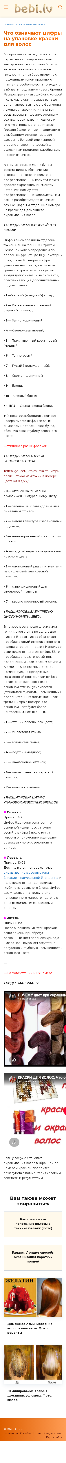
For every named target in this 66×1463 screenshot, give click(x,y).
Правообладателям (47, 1433)
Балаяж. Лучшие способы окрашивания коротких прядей (33, 1257)
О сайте (25, 1433)
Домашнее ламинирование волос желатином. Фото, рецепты (29, 1328)
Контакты (11, 1433)
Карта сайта (54, 1437)
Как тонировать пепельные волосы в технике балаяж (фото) (33, 1224)
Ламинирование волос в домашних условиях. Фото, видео (29, 1395)
